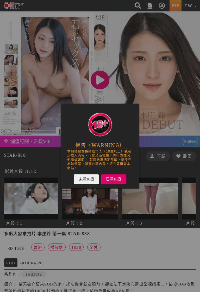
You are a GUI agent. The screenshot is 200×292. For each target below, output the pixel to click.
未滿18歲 (86, 179)
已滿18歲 (113, 179)
